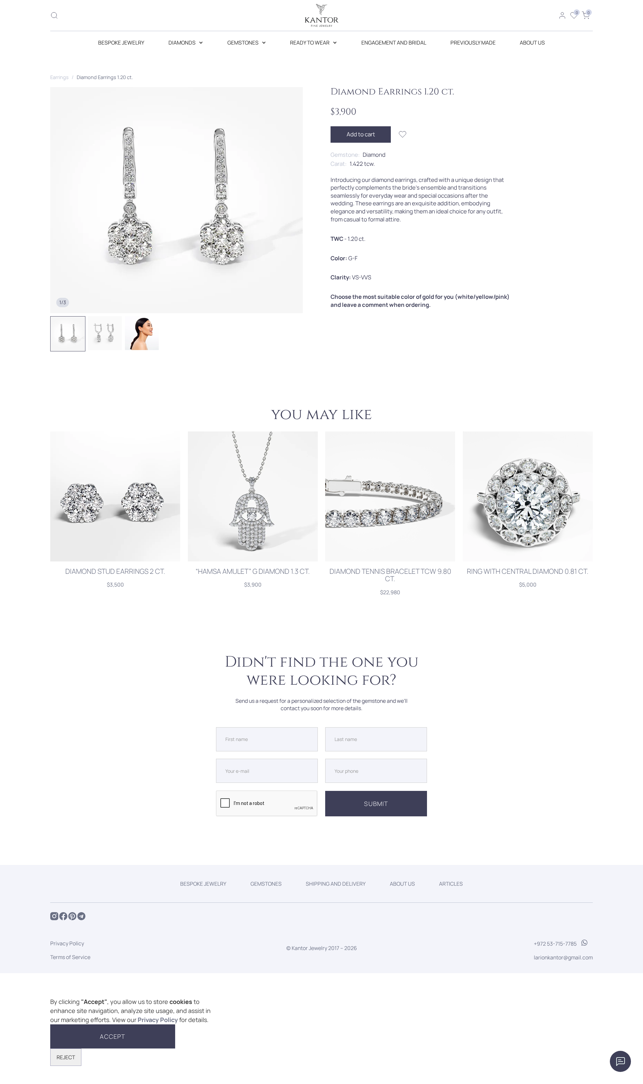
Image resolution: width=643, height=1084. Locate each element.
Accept (112, 1036)
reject (66, 1057)
